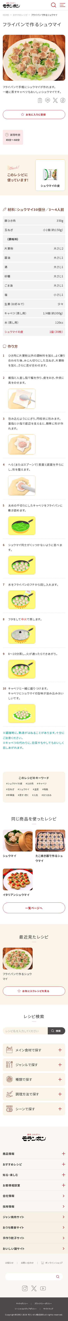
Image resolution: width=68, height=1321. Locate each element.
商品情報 (8, 1154)
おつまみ (47, 795)
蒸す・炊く (24, 795)
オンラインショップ (54, 1262)
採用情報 (8, 1206)
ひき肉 (30, 783)
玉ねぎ (11, 789)
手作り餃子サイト (14, 1238)
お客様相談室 (11, 1185)
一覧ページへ (34, 908)
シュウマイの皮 (15, 783)
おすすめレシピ (12, 1164)
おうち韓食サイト (13, 1227)
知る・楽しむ (10, 1175)
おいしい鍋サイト (14, 1248)
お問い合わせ (27, 1262)
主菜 (36, 789)
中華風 (11, 795)
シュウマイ (24, 789)
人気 (36, 795)
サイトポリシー (22, 1303)
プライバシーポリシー (43, 1303)
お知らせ (9, 1262)
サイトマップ (48, 1308)
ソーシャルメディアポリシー (26, 1308)
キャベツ (42, 783)
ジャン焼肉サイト (13, 1217)
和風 (46, 789)
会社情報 (8, 1196)
